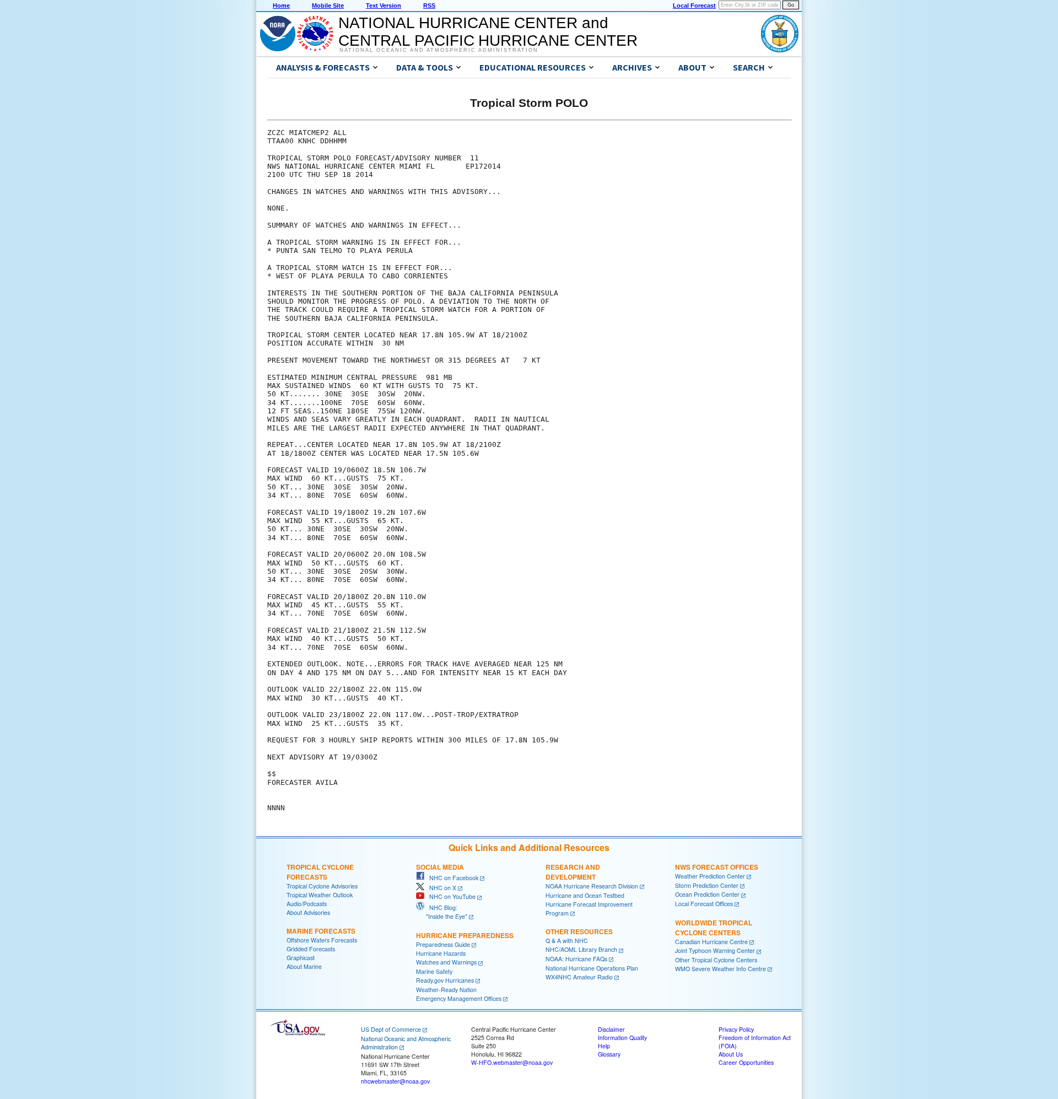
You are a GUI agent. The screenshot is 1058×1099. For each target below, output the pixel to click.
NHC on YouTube (450, 896)
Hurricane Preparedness (465, 935)
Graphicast (301, 957)
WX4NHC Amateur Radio (579, 977)
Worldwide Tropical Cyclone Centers (713, 928)
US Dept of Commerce (391, 1029)
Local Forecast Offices (704, 903)
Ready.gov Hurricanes (445, 980)
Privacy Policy (736, 1029)
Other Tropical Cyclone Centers (716, 960)
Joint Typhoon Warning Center (715, 950)
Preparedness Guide (443, 944)
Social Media (440, 867)
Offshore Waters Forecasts (322, 940)
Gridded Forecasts (311, 949)
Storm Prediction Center (706, 885)
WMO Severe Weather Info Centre (720, 969)
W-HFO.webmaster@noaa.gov (512, 1062)
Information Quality (622, 1037)
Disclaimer (611, 1029)
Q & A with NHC (567, 940)
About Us (731, 1054)
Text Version (383, 5)
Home (281, 5)
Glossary (609, 1054)
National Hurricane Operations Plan (592, 968)
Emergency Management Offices (458, 998)
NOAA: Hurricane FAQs (576, 959)
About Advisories (308, 912)
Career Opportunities (746, 1062)
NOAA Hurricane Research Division (592, 886)
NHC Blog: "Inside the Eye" (441, 911)
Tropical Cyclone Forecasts (320, 872)
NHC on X (440, 887)
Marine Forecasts (321, 931)
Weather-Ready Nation (446, 989)
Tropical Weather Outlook (320, 895)
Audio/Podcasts (307, 903)
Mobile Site (328, 5)
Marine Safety (434, 971)
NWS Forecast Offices (716, 867)
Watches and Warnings (446, 962)
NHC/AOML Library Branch (581, 949)
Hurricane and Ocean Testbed (585, 895)
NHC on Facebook (451, 878)
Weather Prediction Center (710, 876)
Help (604, 1046)
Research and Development (573, 872)
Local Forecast (694, 5)
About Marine (304, 966)
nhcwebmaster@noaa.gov (395, 1081)
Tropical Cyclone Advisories (322, 886)
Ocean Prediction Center (707, 894)
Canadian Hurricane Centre (711, 942)
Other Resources (579, 931)
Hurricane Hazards (441, 953)
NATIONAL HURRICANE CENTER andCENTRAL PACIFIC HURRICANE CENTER (488, 31)
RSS (429, 5)
